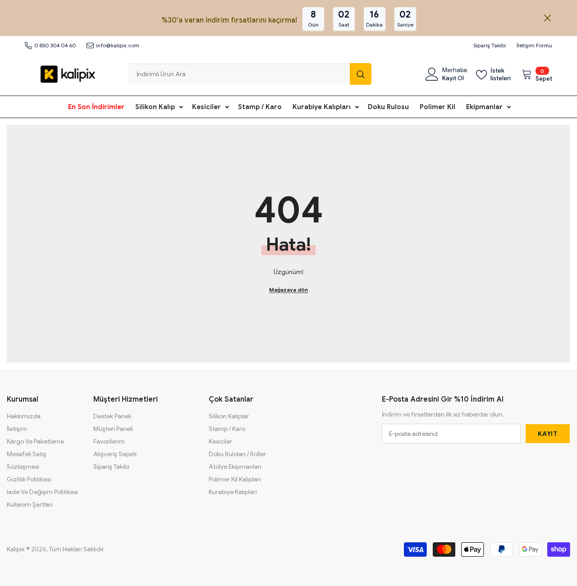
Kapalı (547, 18)
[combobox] (239, 74)
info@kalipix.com (117, 45)
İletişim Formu (534, 45)
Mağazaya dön (288, 289)
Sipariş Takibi (489, 45)
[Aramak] (249, 74)
